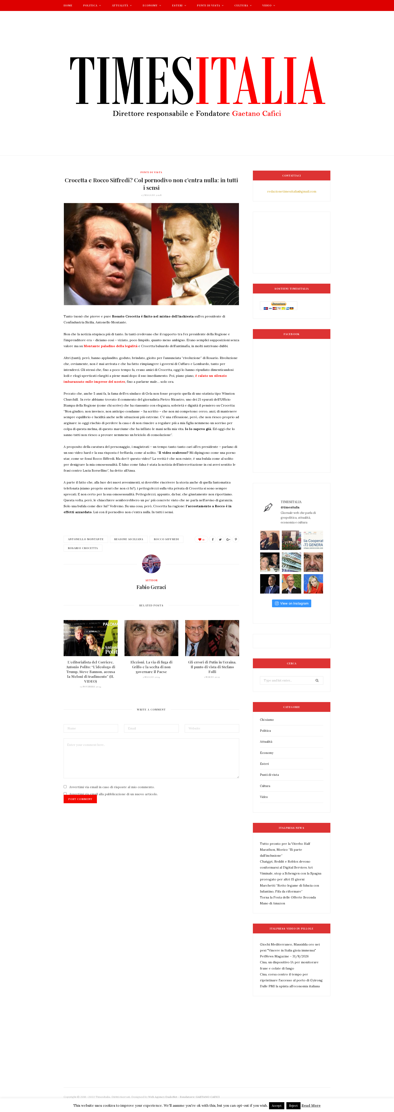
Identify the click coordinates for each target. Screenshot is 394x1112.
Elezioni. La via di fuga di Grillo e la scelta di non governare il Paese (151, 667)
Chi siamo (267, 720)
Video (267, 5)
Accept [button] (277, 1106)
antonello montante (86, 539)
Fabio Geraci (151, 587)
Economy (150, 5)
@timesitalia (290, 507)
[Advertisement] (147, 1057)
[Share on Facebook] (212, 539)
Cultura (241, 5)
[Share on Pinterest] (235, 539)
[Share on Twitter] (220, 539)
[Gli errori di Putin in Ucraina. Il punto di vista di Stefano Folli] (212, 638)
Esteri (177, 5)
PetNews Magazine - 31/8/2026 (284, 956)
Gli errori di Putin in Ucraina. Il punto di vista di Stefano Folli (212, 667)
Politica (90, 5)
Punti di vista (208, 5)
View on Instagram (294, 603)
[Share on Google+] (228, 539)
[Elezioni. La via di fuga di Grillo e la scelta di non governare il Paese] (151, 638)
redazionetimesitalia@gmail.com (291, 191)
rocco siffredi (166, 539)
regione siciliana (128, 539)
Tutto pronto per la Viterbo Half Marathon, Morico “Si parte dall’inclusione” (285, 850)
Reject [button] (293, 1106)
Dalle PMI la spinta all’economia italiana (290, 986)
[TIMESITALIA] (197, 83)
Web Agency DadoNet (162, 1097)
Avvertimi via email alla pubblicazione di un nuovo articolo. (113, 794)
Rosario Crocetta (83, 548)
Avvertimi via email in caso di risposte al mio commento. (112, 787)
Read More (311, 1105)
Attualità (120, 5)
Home (68, 5)
